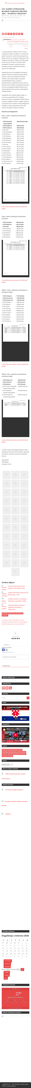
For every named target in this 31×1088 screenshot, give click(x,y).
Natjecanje (20, 613)
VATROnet (8, 814)
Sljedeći (7, 966)
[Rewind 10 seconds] (8, 46)
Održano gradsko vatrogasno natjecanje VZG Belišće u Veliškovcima (16, 607)
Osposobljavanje (21, 752)
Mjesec (3, 969)
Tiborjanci (16, 754)
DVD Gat (10, 17)
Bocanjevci (10, 613)
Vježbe (11, 756)
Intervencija (5, 752)
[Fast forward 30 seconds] (14, 46)
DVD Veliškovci (16, 17)
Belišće (4, 613)
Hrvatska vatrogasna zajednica (14, 789)
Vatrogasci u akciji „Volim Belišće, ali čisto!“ (13, 620)
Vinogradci (5, 756)
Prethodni (8, 960)
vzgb (13, 15)
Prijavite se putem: (7, 647)
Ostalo (4, 754)
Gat (15, 613)
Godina (14, 969)
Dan (6, 978)
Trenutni (7, 963)
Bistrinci (9, 749)
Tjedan (7, 975)
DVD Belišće (20, 15)
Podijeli (26, 48)
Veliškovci (5, 615)
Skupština (9, 754)
